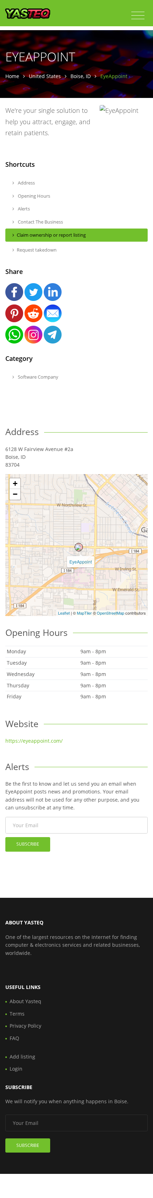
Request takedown (37, 250)
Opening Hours (33, 196)
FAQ (14, 1038)
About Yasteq (25, 1001)
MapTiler (84, 613)
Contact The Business (40, 222)
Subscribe (27, 844)
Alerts (23, 208)
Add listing (22, 1056)
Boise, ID (80, 76)
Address (26, 183)
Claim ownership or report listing (51, 235)
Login (16, 1068)
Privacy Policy (25, 1025)
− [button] (15, 494)
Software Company (37, 377)
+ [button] (15, 483)
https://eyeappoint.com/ (34, 740)
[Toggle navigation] (138, 15)
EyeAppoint (80, 562)
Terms (17, 1013)
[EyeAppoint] (78, 547)
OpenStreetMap (110, 613)
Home (12, 76)
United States (45, 76)
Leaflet (64, 613)
